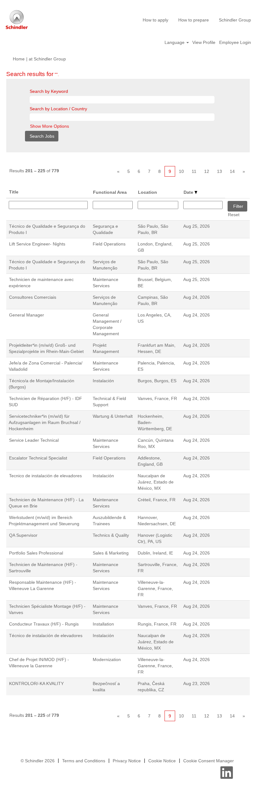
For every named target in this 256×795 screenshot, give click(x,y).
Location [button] (147, 192)
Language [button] (175, 42)
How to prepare (193, 19)
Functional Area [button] (110, 192)
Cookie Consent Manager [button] (208, 760)
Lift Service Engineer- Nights (37, 243)
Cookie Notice (162, 760)
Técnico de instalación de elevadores (45, 635)
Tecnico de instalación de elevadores (45, 475)
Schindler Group (235, 19)
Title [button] (13, 191)
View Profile (203, 42)
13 (219, 171)
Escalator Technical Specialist (38, 457)
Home (19, 58)
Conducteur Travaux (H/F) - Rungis (44, 623)
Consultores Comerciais (32, 297)
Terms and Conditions (83, 760)
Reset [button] (233, 214)
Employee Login (235, 42)
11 (194, 171)
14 (232, 171)
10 (181, 171)
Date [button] (189, 192)
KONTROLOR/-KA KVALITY (36, 683)
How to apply (155, 19)
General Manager (26, 314)
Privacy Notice (127, 760)
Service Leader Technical (34, 440)
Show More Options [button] (49, 126)
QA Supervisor (23, 535)
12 (206, 171)
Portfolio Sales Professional (36, 552)
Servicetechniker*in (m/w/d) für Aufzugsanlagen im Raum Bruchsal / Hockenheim (45, 422)
